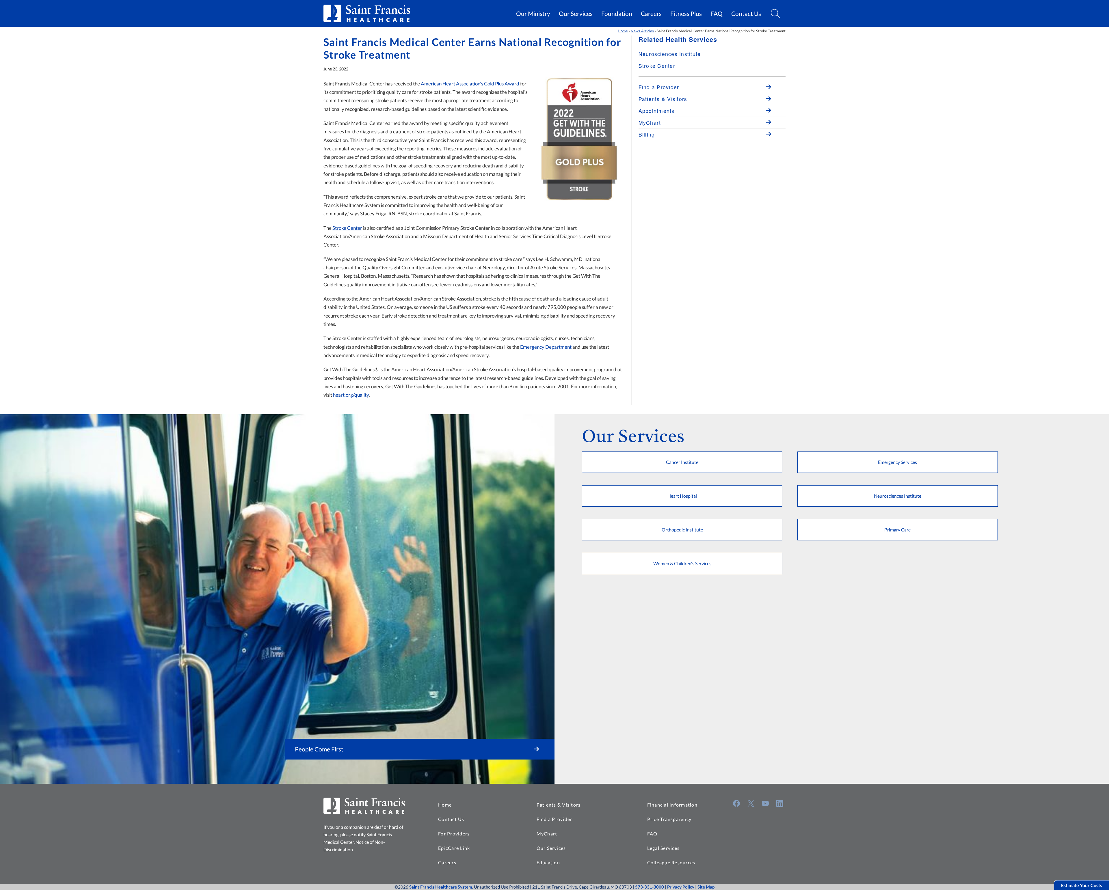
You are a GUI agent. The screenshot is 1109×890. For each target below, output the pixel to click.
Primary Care (897, 529)
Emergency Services (897, 462)
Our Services (576, 13)
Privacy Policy (680, 886)
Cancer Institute (682, 462)
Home (623, 31)
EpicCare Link (454, 848)
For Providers (454, 833)
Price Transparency (669, 819)
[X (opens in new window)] (751, 803)
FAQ (716, 13)
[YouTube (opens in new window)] (765, 803)
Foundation (616, 13)
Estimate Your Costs (1081, 885)
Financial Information (672, 804)
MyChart (547, 833)
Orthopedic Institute (682, 529)
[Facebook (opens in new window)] (736, 803)
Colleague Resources (671, 862)
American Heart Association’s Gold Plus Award (470, 84)
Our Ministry (533, 13)
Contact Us (746, 13)
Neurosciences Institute (670, 53)
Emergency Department (546, 347)
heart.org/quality (351, 395)
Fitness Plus (686, 13)
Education (548, 862)
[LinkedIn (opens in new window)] (780, 803)
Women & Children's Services (682, 563)
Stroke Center (347, 228)
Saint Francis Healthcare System (440, 886)
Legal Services (663, 848)
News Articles (642, 31)
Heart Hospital (682, 496)
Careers (651, 13)
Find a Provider (554, 819)
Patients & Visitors (559, 804)
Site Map (705, 886)
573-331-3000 (649, 886)
